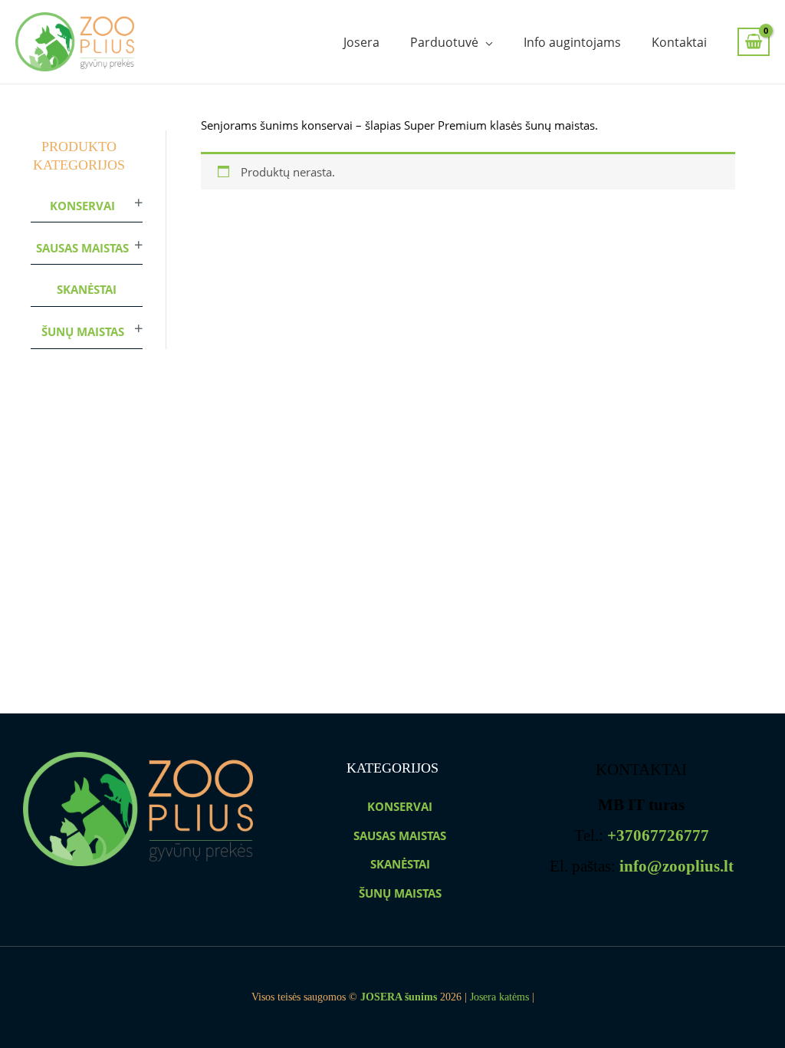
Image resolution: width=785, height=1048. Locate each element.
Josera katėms (499, 997)
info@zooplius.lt (676, 866)
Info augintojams (572, 42)
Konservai (82, 205)
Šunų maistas (82, 331)
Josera (361, 42)
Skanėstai (87, 289)
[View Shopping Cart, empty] (753, 42)
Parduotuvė (444, 42)
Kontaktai (679, 42)
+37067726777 (658, 835)
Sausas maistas (82, 247)
